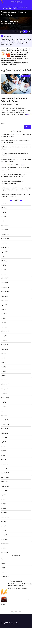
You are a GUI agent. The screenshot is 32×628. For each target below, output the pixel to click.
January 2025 (4, 282)
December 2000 (5, 543)
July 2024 (3, 309)
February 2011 (4, 534)
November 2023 (5, 344)
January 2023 (4, 389)
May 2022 (3, 402)
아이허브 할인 (4, 194)
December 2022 (5, 393)
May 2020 (3, 503)
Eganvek (3, 181)
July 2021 (3, 442)
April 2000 (3, 548)
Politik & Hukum (5, 576)
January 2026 (4, 229)
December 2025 (5, 234)
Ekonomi (3, 563)
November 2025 (5, 238)
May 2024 (3, 318)
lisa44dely (16, 588)
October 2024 (4, 296)
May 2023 (3, 371)
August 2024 (4, 305)
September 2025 (5, 247)
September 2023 (5, 353)
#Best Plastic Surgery (6, 44)
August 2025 (4, 252)
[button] (3, 599)
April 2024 (3, 322)
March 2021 (4, 459)
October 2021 (4, 433)
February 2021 (4, 464)
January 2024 (4, 336)
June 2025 (3, 260)
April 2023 (3, 375)
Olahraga (3, 572)
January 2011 (4, 539)
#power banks (27, 39)
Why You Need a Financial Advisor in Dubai (14, 99)
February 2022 (4, 415)
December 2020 (5, 473)
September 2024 (5, 300)
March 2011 (4, 530)
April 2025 (3, 269)
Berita (2, 558)
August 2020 (4, 490)
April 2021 (3, 455)
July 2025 (3, 256)
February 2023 (4, 384)
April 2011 (3, 526)
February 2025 (4, 278)
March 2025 (4, 274)
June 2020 (3, 499)
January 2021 (4, 468)
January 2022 (4, 420)
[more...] (28, 114)
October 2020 (4, 481)
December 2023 (5, 340)
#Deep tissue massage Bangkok (20, 43)
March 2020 (4, 512)
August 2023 (4, 358)
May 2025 (3, 265)
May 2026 (3, 212)
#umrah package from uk (7, 39)
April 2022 (3, 406)
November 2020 (5, 477)
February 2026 (4, 225)
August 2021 (4, 437)
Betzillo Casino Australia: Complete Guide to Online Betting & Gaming (14, 59)
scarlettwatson (8, 104)
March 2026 (4, 221)
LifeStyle (3, 96)
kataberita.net (9, 22)
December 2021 (5, 424)
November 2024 (5, 291)
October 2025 (4, 243)
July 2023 (3, 362)
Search (3, 123)
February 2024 (4, 331)
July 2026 (3, 203)
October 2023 (4, 349)
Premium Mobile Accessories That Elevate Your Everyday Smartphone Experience (20, 54)
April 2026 (3, 216)
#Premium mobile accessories (9, 41)
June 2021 (3, 446)
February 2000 (4, 552)
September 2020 (5, 486)
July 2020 (3, 495)
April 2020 (3, 508)
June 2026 (3, 207)
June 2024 (3, 313)
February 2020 (4, 517)
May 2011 (3, 521)
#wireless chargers (6, 43)
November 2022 (5, 397)
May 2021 (3, 450)
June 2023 (3, 366)
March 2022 (4, 411)
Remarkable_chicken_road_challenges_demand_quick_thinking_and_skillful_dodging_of (16, 49)
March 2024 (4, 327)
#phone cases (19, 39)
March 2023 (4, 380)
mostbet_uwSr (4, 188)
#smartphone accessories (24, 41)
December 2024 (5, 287)
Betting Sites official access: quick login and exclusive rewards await (14, 63)
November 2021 (5, 428)
